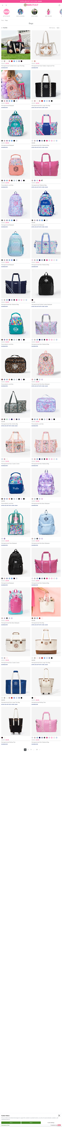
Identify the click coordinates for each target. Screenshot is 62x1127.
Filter (5, 28)
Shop (2, 20)
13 (37, 749)
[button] (59, 28)
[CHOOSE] (27, 57)
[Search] (6, 5)
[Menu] (3, 5)
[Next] (39, 749)
